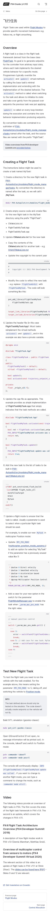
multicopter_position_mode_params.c (27, 545)
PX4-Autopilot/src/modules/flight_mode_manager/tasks (24, 130)
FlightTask (8, 61)
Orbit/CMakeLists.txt (18, 250)
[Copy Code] (45, 203)
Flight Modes (36, 27)
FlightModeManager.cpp (20, 601)
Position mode (33, 691)
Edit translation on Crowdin (18, 885)
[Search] (39, 4)
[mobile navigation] (46, 4)
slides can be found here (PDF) (30, 869)
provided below (24, 148)
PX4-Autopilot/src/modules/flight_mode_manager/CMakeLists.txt (26, 472)
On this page (40, 11)
